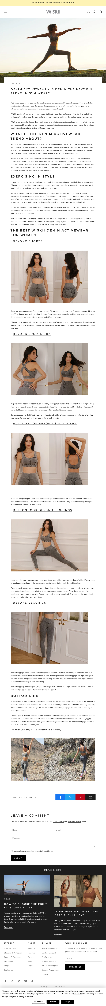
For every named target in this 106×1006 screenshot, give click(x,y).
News (7, 899)
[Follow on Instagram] (12, 980)
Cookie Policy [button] (77, 994)
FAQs (6, 966)
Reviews (31, 953)
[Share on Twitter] (70, 797)
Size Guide (8, 961)
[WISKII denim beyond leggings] (45, 638)
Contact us (8, 970)
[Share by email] (90, 797)
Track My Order (10, 948)
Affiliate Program (49, 961)
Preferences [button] (29, 997)
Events (30, 957)
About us (32, 948)
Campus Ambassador (50, 970)
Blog (30, 961)
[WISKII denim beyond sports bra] (45, 369)
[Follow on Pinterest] (19, 980)
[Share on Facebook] (60, 797)
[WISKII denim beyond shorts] (49, 276)
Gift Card (45, 974)
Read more (8, 927)
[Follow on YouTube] (25, 980)
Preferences (38, 1002)
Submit (18, 858)
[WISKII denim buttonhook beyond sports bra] (45, 458)
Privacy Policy (58, 821)
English (58, 987)
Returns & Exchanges (12, 957)
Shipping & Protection (13, 953)
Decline (53, 1002)
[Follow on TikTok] (32, 980)
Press (30, 966)
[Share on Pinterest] (80, 797)
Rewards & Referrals (50, 948)
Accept (67, 1002)
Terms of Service (74, 821)
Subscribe (75, 967)
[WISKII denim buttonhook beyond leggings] (45, 545)
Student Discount (49, 953)
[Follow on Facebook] (5, 980)
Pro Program (47, 957)
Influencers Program (50, 966)
